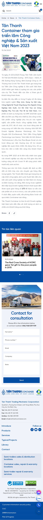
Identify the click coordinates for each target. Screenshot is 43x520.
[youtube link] (35, 429)
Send (22, 380)
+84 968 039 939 (12, 416)
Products (6, 431)
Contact (6, 449)
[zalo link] (39, 429)
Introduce (6, 426)
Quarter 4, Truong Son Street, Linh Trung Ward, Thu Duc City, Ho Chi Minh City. (21, 406)
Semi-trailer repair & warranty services (18, 473)
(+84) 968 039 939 (29, 326)
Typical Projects (9, 440)
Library (5, 445)
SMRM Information (9, 513)
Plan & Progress (8, 517)
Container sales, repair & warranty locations (20, 465)
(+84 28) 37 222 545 (11, 410)
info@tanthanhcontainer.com (16, 419)
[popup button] (38, 511)
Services (6, 435)
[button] (19, 274)
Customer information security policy (16, 505)
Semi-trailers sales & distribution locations (19, 458)
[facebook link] (9, 213)
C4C (4, 509)
